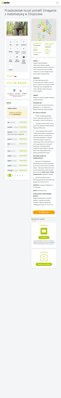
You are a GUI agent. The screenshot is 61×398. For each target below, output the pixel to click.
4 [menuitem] (17, 175)
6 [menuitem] (22, 175)
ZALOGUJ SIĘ (17, 114)
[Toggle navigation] (57, 2)
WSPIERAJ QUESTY (45, 212)
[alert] (17, 113)
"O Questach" (51, 243)
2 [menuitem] (12, 175)
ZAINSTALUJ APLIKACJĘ (44, 264)
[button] (45, 27)
